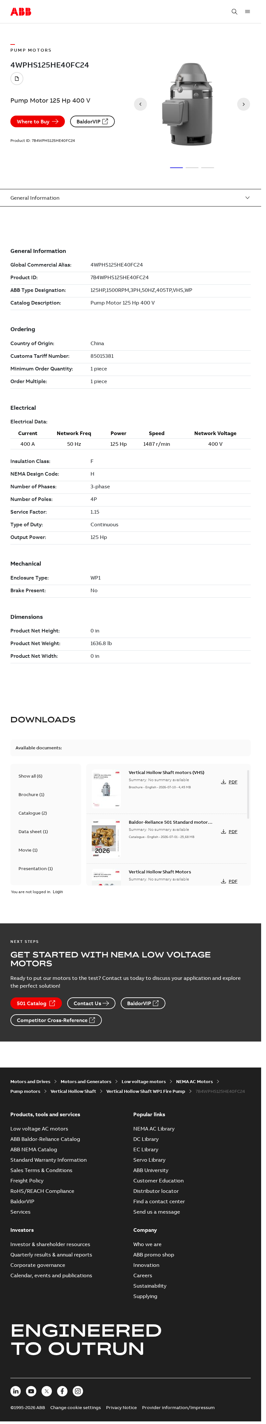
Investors (22, 1230)
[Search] (234, 11)
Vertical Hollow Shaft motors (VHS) (166, 772)
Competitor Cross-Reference (52, 1020)
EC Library (145, 1149)
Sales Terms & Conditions (41, 1170)
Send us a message (156, 1211)
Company (145, 1230)
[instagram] (78, 1391)
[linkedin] (15, 1391)
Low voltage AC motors (39, 1128)
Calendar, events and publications (51, 1275)
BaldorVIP (89, 121)
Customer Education (158, 1180)
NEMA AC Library (154, 1128)
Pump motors (25, 1091)
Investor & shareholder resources (50, 1244)
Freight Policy (26, 1180)
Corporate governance (37, 1265)
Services (20, 1211)
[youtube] (31, 1391)
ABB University (150, 1170)
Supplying (145, 1296)
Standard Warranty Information (48, 1159)
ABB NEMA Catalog (33, 1149)
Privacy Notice (121, 1407)
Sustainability (149, 1285)
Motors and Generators (86, 1081)
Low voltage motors (144, 1081)
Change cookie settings (75, 1407)
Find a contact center (159, 1201)
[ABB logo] (20, 12)
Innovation (146, 1265)
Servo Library (149, 1159)
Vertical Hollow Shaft (73, 1091)
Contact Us (87, 1003)
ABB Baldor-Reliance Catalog (45, 1139)
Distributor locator (156, 1191)
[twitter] (47, 1391)
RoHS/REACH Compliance (42, 1191)
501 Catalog (31, 1003)
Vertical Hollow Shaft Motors (160, 872)
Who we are (147, 1244)
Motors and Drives (30, 1081)
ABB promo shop (153, 1254)
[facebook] (62, 1391)
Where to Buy (33, 121)
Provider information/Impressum (178, 1407)
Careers (142, 1275)
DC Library (146, 1139)
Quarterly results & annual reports (51, 1254)
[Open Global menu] (247, 11)
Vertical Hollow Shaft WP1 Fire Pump (145, 1091)
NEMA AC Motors (194, 1081)
